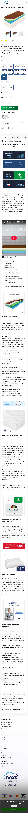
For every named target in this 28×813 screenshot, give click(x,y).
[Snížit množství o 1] (2, 102)
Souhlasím (14, 809)
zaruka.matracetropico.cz (9, 700)
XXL (2, 746)
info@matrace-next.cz (7, 763)
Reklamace (4, 729)
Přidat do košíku (11, 108)
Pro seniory (4, 744)
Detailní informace (6, 56)
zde (20, 803)
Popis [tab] (4, 137)
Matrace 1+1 (4, 748)
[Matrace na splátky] (14, 545)
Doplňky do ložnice (6, 757)
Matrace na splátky (6, 722)
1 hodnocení (11, 40)
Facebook (2, 766)
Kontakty (3, 731)
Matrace (3, 737)
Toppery (3, 755)
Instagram (5, 766)
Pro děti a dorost (5, 742)
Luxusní (3, 739)
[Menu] (2, 2)
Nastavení (14, 806)
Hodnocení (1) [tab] (14, 137)
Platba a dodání (5, 724)
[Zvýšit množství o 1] (9, 102)
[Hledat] (22, 2)
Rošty (2, 753)
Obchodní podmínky (6, 726)
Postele (3, 750)
